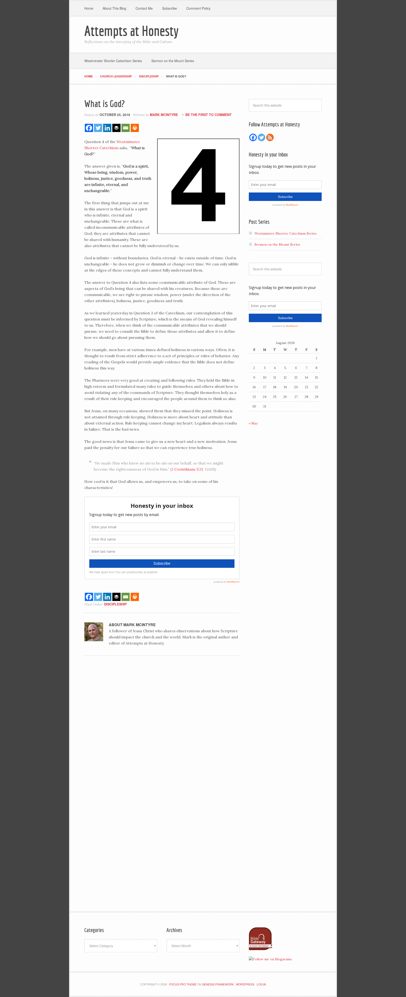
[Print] (135, 128)
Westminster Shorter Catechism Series (285, 233)
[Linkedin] (107, 128)
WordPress (245, 984)
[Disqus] (161, 724)
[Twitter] (98, 128)
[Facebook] (89, 128)
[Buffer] (116, 128)
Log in (261, 984)
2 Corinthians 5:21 (187, 469)
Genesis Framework (218, 984)
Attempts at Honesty (131, 31)
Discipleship (115, 604)
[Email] (125, 128)
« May (253, 423)
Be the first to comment (208, 114)
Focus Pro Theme (182, 984)
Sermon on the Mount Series (277, 244)
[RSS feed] (270, 137)
